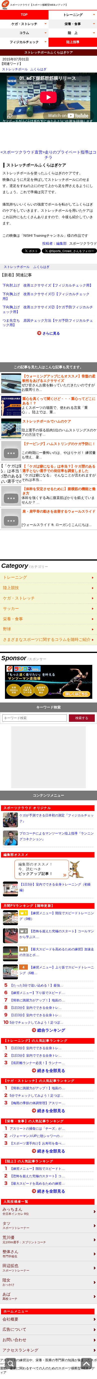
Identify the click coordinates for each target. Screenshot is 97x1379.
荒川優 (24, 1239)
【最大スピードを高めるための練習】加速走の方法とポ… (56, 952)
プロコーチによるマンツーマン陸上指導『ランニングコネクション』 (56, 836)
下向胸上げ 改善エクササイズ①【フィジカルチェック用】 (46, 296)
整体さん (10, 1253)
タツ (15, 1225)
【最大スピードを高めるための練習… (37, 1183)
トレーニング (73, 15)
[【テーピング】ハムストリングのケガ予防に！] (48, 451)
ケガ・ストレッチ (24, 24)
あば (9, 1296)
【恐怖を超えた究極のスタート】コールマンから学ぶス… (56, 934)
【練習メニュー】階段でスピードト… (37, 1169)
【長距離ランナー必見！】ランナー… (37, 1063)
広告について (14, 1329)
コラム (24, 33)
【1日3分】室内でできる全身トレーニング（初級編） (55, 887)
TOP (24, 15)
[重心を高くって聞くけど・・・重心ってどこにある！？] (48, 406)
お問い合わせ (14, 1340)
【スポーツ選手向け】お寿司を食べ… (37, 1143)
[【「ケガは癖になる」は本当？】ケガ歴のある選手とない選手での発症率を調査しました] (48, 473)
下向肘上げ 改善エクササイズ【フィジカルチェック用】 (47, 285)
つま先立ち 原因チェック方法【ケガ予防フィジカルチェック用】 (47, 322)
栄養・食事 (73, 24)
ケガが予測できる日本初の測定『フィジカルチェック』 (56, 818)
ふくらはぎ (38, 69)
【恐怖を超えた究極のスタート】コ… (37, 1176)
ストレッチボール (15, 69)
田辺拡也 (15, 1268)
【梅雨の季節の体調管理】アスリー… (37, 1103)
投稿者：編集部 (54, 243)
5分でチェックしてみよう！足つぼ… (36, 1022)
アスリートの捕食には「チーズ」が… (37, 1128)
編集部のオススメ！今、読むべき (35, 868)
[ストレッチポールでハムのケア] (48, 428)
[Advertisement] (48, 136)
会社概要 (10, 1319)
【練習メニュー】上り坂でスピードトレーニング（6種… (56, 970)
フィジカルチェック (24, 42)
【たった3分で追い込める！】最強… (36, 985)
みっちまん (15, 1211)
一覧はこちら (48, 577)
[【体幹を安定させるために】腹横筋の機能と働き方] (48, 496)
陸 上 (73, 33)
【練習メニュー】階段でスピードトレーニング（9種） (56, 916)
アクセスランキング (20, 1350)
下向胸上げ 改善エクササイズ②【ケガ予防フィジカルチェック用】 (47, 309)
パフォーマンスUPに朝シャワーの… (36, 1136)
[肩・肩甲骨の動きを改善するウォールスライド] (48, 518)
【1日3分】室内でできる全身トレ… (36, 1008)
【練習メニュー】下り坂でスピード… (37, 993)
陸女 (8, 1282)
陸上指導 (72, 42)
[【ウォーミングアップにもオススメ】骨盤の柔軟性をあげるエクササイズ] (48, 383)
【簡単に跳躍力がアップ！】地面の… (37, 1000)
